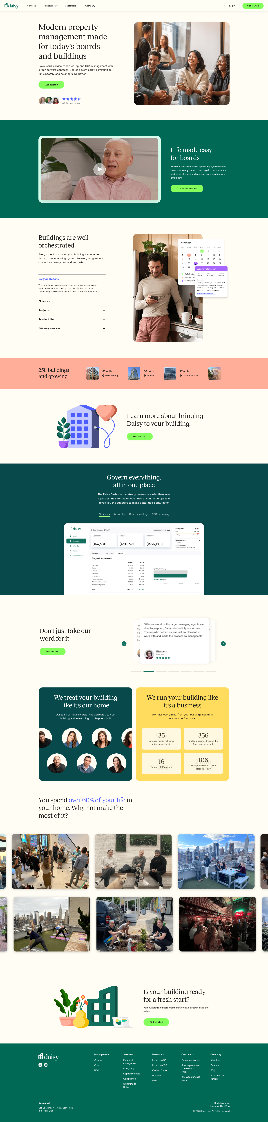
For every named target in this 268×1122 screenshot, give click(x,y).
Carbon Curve (159, 1070)
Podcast (156, 1075)
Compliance (129, 1078)
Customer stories (190, 1060)
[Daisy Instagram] (46, 1065)
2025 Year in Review (217, 1077)
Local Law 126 (159, 1065)
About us (215, 1060)
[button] (33, 6)
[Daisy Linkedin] (40, 1065)
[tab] (104, 514)
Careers (214, 1065)
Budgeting (128, 1068)
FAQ (212, 1070)
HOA (96, 1070)
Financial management (130, 1062)
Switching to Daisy (129, 1086)
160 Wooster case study (190, 1079)
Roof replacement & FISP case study (190, 1068)
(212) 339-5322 (46, 1111)
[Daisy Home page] (11, 6)
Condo (98, 1060)
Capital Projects (131, 1073)
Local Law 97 (159, 1060)
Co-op (97, 1065)
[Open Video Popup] (99, 169)
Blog (154, 1080)
